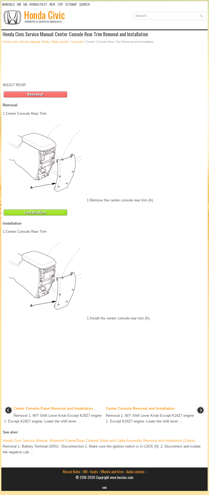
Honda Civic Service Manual (21, 41)
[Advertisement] (104, 63)
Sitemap (71, 4)
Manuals (8, 4)
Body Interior (60, 41)
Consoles (77, 41)
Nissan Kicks (71, 471)
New (52, 4)
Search (84, 4)
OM (19, 4)
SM (25, 4)
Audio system (135, 471)
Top (60, 4)
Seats (94, 471)
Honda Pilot (38, 4)
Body (45, 41)
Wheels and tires (112, 471)
